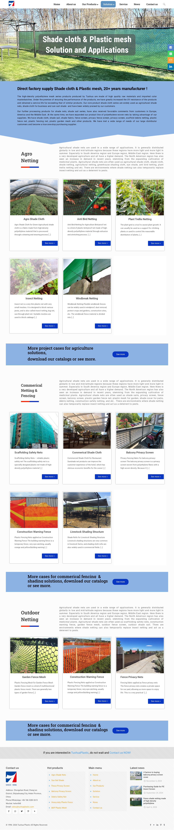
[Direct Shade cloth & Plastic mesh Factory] (21, 4)
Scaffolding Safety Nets (29, 452)
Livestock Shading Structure (87, 531)
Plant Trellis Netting (140, 219)
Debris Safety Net (58, 797)
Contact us (97, 808)
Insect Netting (34, 298)
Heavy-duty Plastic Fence (62, 802)
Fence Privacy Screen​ (60, 786)
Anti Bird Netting (87, 219)
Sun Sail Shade (57, 780)
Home (95, 775)
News (95, 802)
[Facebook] (150, 825)
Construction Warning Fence (34, 531)
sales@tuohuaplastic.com (23, 807)
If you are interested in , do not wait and (87, 752)
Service (96, 797)
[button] (50, 243)
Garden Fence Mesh (34, 677)
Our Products (98, 786)
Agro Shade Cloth (34, 219)
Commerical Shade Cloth (87, 452)
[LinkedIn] (157, 825)
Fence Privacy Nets (132, 677)
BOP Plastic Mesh (59, 808)
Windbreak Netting (87, 298)
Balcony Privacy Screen (140, 452)
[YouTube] (154, 825)
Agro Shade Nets (58, 775)
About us (97, 780)
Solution (96, 791)
